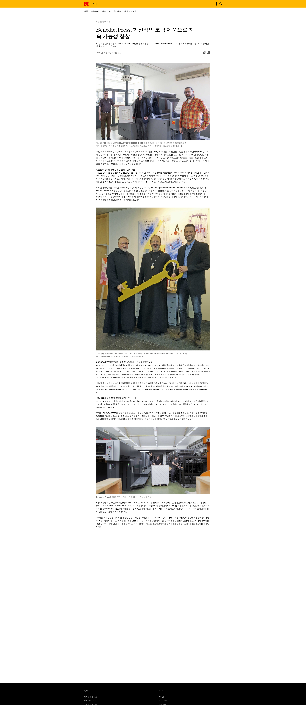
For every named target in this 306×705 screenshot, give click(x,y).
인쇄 (94, 3)
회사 (161, 690)
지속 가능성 (163, 700)
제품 (86, 11)
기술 (104, 11)
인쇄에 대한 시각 (103, 22)
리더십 (161, 697)
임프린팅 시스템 (90, 700)
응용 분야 (95, 11)
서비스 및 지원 (130, 11)
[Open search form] (220, 4)
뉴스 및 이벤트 (115, 11)
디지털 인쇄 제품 (90, 697)
